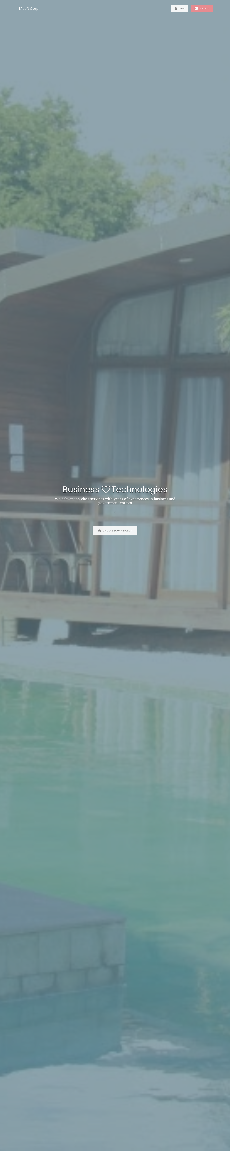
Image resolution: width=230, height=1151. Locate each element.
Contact (203, 8)
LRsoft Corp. (29, 8)
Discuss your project (116, 530)
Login (181, 8)
